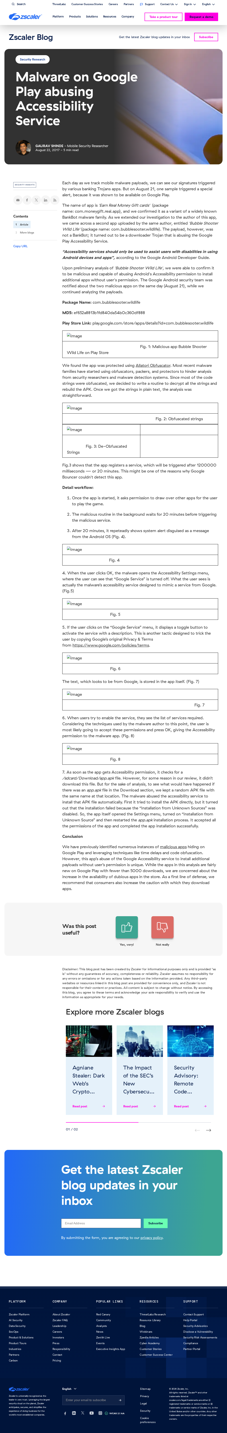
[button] (127, 931)
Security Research (32, 59)
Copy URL (20, 246)
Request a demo (201, 17)
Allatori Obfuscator (153, 365)
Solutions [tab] (92, 16)
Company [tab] (127, 16)
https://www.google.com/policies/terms (110, 645)
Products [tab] (75, 16)
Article (24, 224)
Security (145, 1410)
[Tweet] (36, 200)
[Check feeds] (54, 200)
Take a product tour (163, 17)
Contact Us (167, 4)
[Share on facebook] (27, 200)
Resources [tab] (109, 16)
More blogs (27, 232)
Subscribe (155, 1223)
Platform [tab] (58, 16)
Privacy (144, 1396)
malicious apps (173, 846)
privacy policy (151, 1237)
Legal (143, 1403)
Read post (79, 1106)
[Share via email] (18, 200)
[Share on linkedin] (45, 200)
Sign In (188, 4)
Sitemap (145, 1388)
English (206, 4)
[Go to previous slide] (208, 1130)
